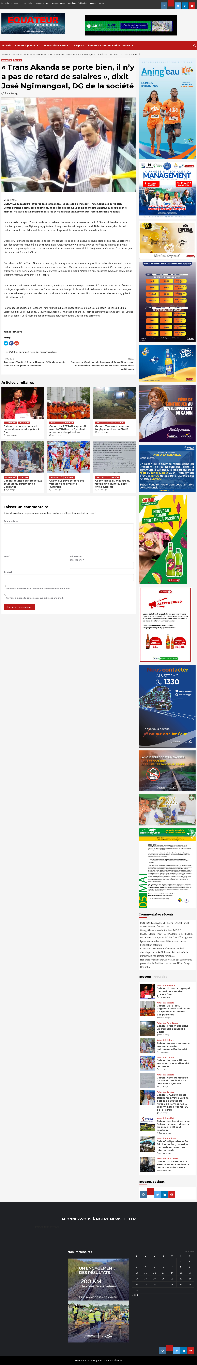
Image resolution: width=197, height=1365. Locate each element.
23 (189, 1278)
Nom (7, 556)
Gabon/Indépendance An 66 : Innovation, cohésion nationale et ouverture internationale (172, 1146)
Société (17, 60)
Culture (23, 477)
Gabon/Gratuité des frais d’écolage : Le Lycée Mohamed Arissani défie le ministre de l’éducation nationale (166, 941)
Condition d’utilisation (77, 3)
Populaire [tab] (160, 976)
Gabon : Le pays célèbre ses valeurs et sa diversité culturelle (66, 483)
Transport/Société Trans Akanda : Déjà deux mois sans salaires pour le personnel (34, 362)
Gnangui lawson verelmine (153, 930)
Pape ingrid (146, 922)
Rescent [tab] (145, 976)
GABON (12, 352)
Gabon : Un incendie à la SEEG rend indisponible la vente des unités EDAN (173, 1164)
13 (163, 1272)
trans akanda (51, 352)
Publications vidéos (56, 45)
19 (154, 1278)
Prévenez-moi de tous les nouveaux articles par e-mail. (34, 597)
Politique (171, 1138)
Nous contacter (58, 3)
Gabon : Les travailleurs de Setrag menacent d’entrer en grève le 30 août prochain (173, 1125)
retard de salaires (37, 352)
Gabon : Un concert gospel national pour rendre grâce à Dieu (21, 429)
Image (93, 3)
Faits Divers (117, 423)
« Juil (135, 1295)
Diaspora (78, 45)
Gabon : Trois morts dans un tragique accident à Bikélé (112, 428)
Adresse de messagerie (77, 558)
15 (181, 1272)
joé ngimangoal (22, 352)
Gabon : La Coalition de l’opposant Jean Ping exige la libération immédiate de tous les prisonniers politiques (102, 363)
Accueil (6, 45)
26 (154, 1284)
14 (172, 1272)
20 (163, 1278)
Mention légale (42, 3)
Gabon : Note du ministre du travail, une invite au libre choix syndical (112, 483)
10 (137, 1272)
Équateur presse (25, 45)
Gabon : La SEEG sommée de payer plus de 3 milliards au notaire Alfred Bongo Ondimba (166, 963)
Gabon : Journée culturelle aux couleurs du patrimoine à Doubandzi (23, 483)
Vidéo (101, 3)
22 (181, 1278)
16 (189, 1272)
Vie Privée (28, 3)
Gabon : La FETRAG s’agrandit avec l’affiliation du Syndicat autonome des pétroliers (67, 429)
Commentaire (11, 520)
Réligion (24, 423)
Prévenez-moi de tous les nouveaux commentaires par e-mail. (38, 588)
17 (137, 1278)
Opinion (171, 1092)
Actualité (6, 60)
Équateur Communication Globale (109, 45)
